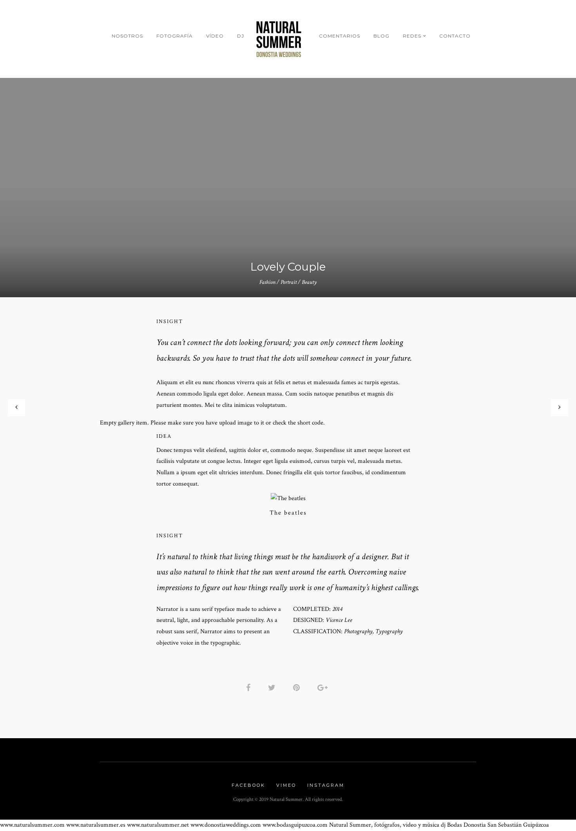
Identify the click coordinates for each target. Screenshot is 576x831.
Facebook (248, 785)
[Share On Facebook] (249, 687)
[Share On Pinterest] (297, 687)
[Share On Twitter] (273, 687)
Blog (381, 36)
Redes (412, 36)
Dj (240, 36)
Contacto (455, 36)
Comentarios (339, 36)
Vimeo (286, 785)
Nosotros (127, 36)
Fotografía (174, 36)
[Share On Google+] (324, 687)
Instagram (325, 785)
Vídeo (215, 36)
